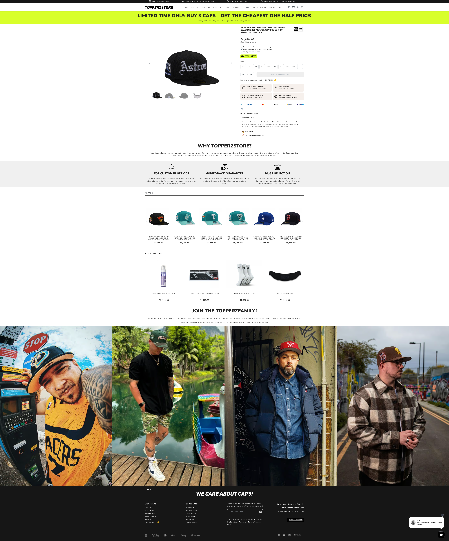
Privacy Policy (191, 516)
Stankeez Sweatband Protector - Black (204, 294)
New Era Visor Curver (285, 294)
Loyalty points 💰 (152, 522)
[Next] (231, 63)
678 (243, 67)
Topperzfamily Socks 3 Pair (244, 294)
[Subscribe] (260, 511)
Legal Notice (191, 513)
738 (268, 67)
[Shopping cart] (302, 7)
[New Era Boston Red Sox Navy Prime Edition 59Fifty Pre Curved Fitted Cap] (291, 217)
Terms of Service (254, 522)
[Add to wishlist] (242, 109)
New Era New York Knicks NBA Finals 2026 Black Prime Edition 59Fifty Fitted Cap (158, 238)
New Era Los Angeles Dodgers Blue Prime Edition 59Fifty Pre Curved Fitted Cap (264, 238)
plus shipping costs (248, 42)
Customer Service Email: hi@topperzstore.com (290, 506)
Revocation (190, 508)
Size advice (149, 510)
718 (256, 67)
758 (281, 67)
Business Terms (191, 510)
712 (274, 67)
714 (262, 67)
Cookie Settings (192, 522)
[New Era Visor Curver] (285, 274)
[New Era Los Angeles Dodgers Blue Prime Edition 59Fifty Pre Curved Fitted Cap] (264, 217)
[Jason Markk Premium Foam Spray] (164, 274)
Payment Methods (151, 516)
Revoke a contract (295, 520)
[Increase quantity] (252, 74)
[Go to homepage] (162, 7)
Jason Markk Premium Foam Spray (164, 294)
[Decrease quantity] (243, 74)
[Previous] (149, 63)
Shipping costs (150, 513)
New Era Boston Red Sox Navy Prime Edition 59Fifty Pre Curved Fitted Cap (291, 238)
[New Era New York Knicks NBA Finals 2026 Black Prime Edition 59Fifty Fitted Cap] (158, 217)
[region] (190, 68)
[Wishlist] (293, 7)
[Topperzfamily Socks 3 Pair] (245, 274)
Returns (148, 519)
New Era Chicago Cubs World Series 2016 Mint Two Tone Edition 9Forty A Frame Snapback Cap (184, 238)
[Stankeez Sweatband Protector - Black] (204, 274)
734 (287, 67)
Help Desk (148, 508)
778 (293, 67)
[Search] (289, 7)
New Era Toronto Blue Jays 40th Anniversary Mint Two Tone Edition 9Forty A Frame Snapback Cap (238, 238)
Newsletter (190, 519)
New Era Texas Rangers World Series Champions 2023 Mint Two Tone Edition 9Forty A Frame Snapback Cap (211, 238)
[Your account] (298, 7)
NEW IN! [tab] (149, 193)
